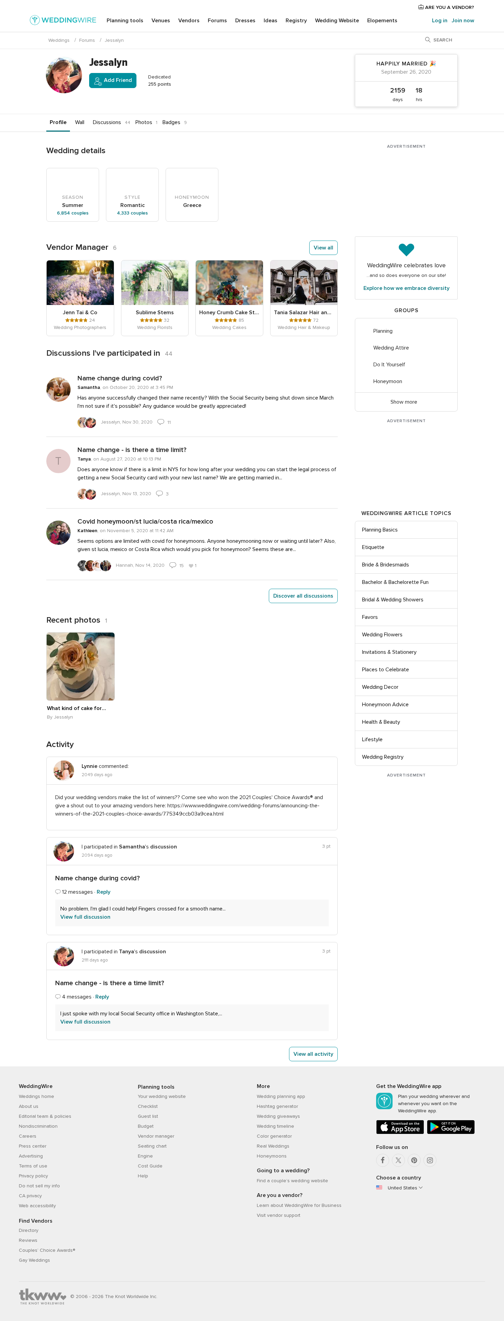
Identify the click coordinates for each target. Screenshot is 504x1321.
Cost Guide (150, 1166)
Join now (463, 20)
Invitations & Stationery (389, 652)
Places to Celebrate (385, 669)
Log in (439, 20)
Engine (145, 1156)
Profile (58, 122)
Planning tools (125, 20)
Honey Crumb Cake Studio (229, 312)
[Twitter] (398, 1160)
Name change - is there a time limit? (132, 450)
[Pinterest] (414, 1160)
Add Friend (117, 80)
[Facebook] (382, 1160)
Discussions (107, 122)
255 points (159, 84)
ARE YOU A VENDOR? (449, 7)
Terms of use (33, 1166)
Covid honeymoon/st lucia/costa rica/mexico (145, 521)
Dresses (245, 20)
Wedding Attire (391, 347)
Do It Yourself (389, 364)
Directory (28, 1230)
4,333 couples (132, 213)
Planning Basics (380, 529)
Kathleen (87, 531)
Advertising (31, 1156)
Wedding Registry (383, 757)
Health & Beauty (381, 722)
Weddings (59, 40)
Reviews (28, 1240)
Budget (146, 1126)
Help (143, 1176)
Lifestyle (372, 739)
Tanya (84, 459)
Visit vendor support (278, 1215)
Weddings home (36, 1096)
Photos (143, 122)
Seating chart (152, 1146)
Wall (79, 122)
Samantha (88, 387)
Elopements (382, 20)
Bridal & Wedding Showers (392, 599)
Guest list (148, 1116)
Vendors (189, 20)
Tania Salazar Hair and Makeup (304, 312)
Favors (370, 617)
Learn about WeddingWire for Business (299, 1205)
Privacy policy (33, 1176)
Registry (296, 20)
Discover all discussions (303, 595)
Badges (171, 122)
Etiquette (373, 547)
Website (337, 20)
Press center (32, 1146)
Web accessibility (37, 1206)
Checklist (148, 1106)
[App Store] (400, 1133)
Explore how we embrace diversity (406, 288)
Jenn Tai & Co (80, 312)
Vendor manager (156, 1136)
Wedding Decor (380, 687)
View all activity (313, 1054)
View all (323, 247)
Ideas (270, 20)
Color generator (274, 1136)
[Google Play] (451, 1133)
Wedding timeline (275, 1126)
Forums (217, 20)
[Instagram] (429, 1160)
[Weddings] (63, 21)
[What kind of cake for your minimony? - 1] (80, 666)
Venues (161, 20)
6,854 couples (72, 213)
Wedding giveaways (278, 1116)
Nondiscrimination (38, 1126)
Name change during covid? (119, 378)
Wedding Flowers (382, 634)
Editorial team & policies (45, 1116)
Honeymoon (387, 381)
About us (28, 1106)
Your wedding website (162, 1096)
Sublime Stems (155, 312)
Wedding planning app (281, 1096)
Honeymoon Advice (385, 704)
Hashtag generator (277, 1106)
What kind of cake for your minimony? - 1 (77, 708)
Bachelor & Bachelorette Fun (395, 582)
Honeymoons (272, 1156)
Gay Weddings (34, 1260)
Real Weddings (273, 1146)
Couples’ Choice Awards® (47, 1250)
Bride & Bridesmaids (385, 564)
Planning (383, 331)
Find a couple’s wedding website (292, 1181)
